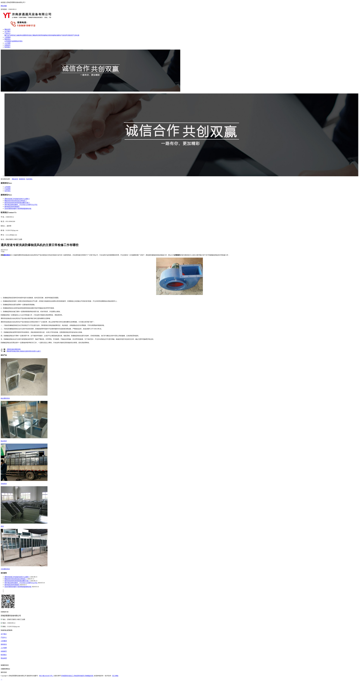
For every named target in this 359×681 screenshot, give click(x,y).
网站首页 (7, 29)
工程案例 (7, 37)
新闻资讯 (7, 39)
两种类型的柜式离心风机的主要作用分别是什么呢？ (24, 351)
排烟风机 (54, 35)
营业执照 (4, 658)
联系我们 (7, 47)
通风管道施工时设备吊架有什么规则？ (17, 199)
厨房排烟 (42, 35)
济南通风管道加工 (67, 676)
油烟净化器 (20, 35)
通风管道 (7, 255)
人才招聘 (7, 43)
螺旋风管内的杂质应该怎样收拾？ (15, 200)
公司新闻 (7, 41)
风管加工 (13, 35)
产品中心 (7, 33)
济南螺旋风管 (88, 676)
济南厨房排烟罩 (78, 676)
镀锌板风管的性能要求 (11, 206)
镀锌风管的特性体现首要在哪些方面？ (17, 202)
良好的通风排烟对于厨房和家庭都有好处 (17, 208)
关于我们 (7, 31)
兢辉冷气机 (60, 35)
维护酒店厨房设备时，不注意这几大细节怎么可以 (20, 204)
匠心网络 (115, 676)
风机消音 (48, 35)
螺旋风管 (36, 35)
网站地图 (4, 6)
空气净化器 (75, 35)
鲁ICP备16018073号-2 (46, 676)
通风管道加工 (28, 35)
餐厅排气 (7, 35)
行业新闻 (13, 41)
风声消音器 (68, 35)
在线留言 (7, 45)
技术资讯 (19, 41)
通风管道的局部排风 (14, 349)
